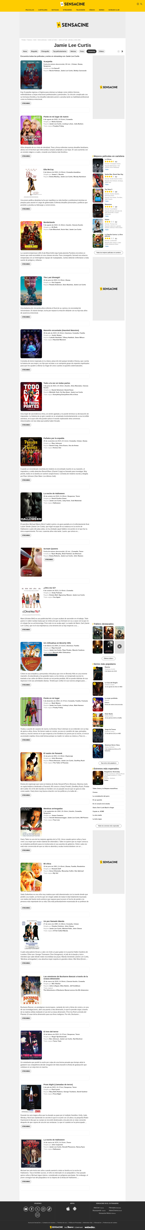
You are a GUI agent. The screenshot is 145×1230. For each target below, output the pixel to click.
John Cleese (69, 926)
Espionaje (69, 756)
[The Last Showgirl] (31, 290)
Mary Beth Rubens (56, 1091)
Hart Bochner (77, 1039)
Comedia (69, 119)
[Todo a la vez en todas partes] (31, 396)
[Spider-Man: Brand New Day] (98, 181)
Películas (30, 10)
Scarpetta (48, 61)
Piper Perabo (67, 650)
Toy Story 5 (108, 189)
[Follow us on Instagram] (43, 1209)
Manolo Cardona (78, 650)
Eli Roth (54, 227)
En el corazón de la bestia (101, 804)
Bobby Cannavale (80, 70)
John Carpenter (57, 1145)
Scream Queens (51, 549)
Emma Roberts (54, 556)
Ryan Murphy (56, 553)
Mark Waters (56, 703)
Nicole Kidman (54, 70)
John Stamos (78, 556)
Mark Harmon (79, 705)
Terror (78, 496)
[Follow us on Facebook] (32, 1209)
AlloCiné (96, 1208)
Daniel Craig (53, 445)
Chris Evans (63, 445)
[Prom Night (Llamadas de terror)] (31, 1098)
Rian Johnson (57, 443)
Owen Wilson (79, 337)
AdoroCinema (113, 1210)
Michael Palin (67, 928)
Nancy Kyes (80, 1147)
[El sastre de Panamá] (31, 766)
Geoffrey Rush (79, 760)
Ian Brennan (77, 553)
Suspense (47, 66)
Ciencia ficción (77, 225)
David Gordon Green (59, 498)
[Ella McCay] (31, 182)
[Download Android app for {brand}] (76, 1208)
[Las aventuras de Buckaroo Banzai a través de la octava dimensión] (31, 989)
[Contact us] (38, 1215)
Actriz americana (42, 39)
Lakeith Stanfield (55, 337)
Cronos (95, 792)
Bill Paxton (84, 817)
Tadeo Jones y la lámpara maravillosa (105, 788)
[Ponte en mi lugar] (31, 711)
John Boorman (57, 758)
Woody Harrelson (79, 176)
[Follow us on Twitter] (38, 1209)
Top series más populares (108, 763)
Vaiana (107, 219)
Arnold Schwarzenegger (58, 817)
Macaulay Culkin (68, 871)
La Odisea (108, 159)
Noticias (55, 10)
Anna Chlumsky (55, 871)
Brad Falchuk (67, 553)
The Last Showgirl (52, 277)
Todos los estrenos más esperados (108, 826)
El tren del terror (51, 1032)
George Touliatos (70, 1091)
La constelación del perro (101, 796)
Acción (68, 225)
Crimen (74, 64)
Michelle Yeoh (54, 392)
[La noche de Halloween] (31, 506)
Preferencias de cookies (110, 1222)
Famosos (29, 39)
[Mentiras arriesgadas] (31, 822)
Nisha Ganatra (57, 121)
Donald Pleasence (68, 1147)
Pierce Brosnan (54, 760)
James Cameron (57, 815)
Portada (24, 39)
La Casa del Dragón (111, 682)
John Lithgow (54, 986)
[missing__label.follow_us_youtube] (26, 1209)
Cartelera (42, 10)
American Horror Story (112, 745)
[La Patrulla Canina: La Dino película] (98, 241)
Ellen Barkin (64, 986)
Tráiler (107, 169)
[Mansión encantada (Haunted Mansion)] (31, 343)
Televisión (80, 10)
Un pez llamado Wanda (54, 921)
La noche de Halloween (54, 493)
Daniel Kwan (68, 390)
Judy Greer (66, 500)
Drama (80, 64)
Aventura (68, 333)
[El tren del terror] (31, 1045)
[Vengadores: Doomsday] (98, 778)
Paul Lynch (56, 1089)
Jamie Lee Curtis (52, 39)
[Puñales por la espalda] (31, 451)
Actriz (34, 39)
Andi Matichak (76, 500)
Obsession (108, 204)
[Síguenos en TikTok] (49, 1209)
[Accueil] (72, 4)
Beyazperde (97, 1210)
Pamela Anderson (55, 285)
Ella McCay (49, 169)
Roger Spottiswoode (59, 1036)
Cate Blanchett (54, 229)
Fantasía (85, 701)
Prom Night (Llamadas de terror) (58, 1084)
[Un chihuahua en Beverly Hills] (31, 656)
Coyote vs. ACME (98, 811)
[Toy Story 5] (98, 196)
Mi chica (47, 864)
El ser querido (97, 800)
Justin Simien (57, 335)
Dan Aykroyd (79, 871)
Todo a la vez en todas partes (57, 383)
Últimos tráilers (108, 658)
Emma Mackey (54, 176)
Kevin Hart (64, 229)
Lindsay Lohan (67, 124)
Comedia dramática (73, 172)
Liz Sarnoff (55, 68)
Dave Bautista (68, 285)
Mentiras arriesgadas (53, 809)
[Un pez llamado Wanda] (31, 934)
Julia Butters (78, 124)
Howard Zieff (56, 869)
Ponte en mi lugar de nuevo (56, 117)
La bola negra (97, 819)
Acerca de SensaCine (34, 1222)
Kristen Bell (53, 595)
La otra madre (97, 815)
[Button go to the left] (118, 51)
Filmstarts (112, 1208)
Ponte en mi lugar (52, 698)
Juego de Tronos (110, 729)
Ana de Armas (74, 445)
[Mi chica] (31, 877)
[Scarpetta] (31, 74)
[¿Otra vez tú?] (31, 601)
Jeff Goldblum (75, 986)
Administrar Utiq (87, 1222)
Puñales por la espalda (54, 438)
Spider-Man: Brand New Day (114, 174)
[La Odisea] (98, 165)
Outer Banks (109, 714)
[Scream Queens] (31, 562)
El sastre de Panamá (53, 753)
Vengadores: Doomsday (112, 772)
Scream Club (113, 10)
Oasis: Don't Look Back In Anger (103, 807)
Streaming (67, 10)
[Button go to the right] (122, 51)
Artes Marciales (76, 386)
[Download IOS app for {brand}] (69, 1208)
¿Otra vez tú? (50, 588)
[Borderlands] (31, 235)
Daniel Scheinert (58, 390)
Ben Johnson (54, 1039)
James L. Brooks (58, 174)
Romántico (81, 866)
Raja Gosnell (56, 648)
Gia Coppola (56, 282)
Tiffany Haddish (68, 337)
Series (101, 10)
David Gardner (82, 1091)
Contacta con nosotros (48, 1222)
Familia (82, 333)
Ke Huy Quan (65, 392)
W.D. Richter (56, 983)
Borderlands (49, 222)
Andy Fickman (57, 593)
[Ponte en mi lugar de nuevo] (31, 130)
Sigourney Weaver (65, 595)
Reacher (107, 667)
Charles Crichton (58, 926)
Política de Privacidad (75, 1222)
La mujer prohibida (111, 698)
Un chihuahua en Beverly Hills (57, 643)
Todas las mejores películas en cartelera (108, 252)
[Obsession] (98, 211)
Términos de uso (62, 1222)
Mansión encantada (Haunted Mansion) (61, 330)
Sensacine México (105, 1213)
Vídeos (92, 10)
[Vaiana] (98, 226)
